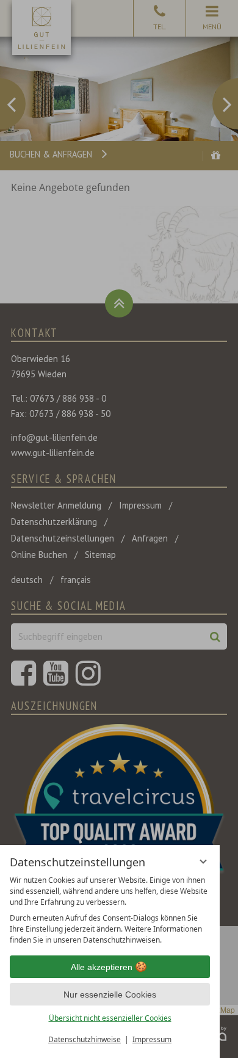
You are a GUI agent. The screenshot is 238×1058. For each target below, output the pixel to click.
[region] (110, 910)
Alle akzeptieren (101, 967)
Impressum (151, 1039)
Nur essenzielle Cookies (109, 994)
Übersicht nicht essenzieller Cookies (110, 1018)
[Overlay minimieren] (203, 861)
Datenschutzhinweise (84, 1039)
